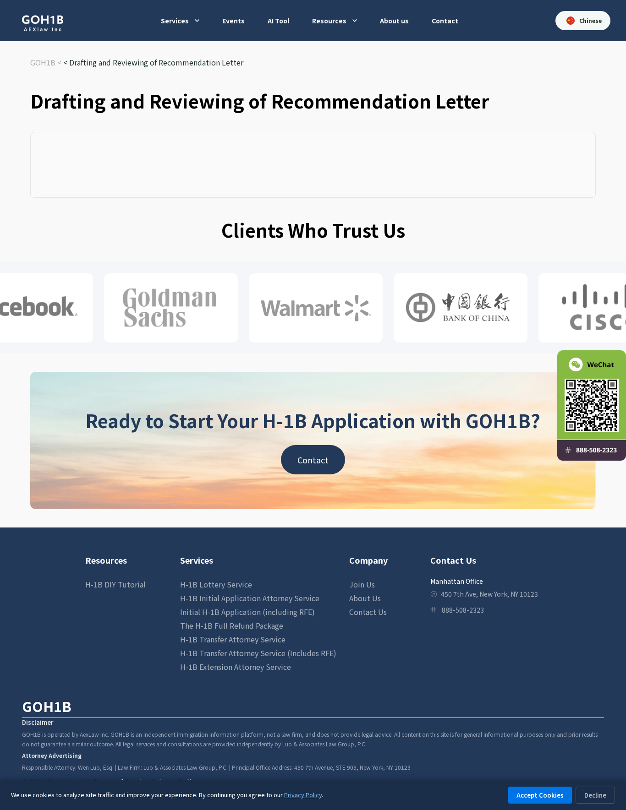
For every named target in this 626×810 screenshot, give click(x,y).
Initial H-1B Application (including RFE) (247, 611)
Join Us (362, 584)
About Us (365, 598)
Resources (329, 20)
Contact (445, 20)
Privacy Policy (303, 794)
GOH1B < (46, 62)
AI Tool (278, 20)
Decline (595, 795)
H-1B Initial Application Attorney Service (249, 598)
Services (175, 20)
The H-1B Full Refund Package (231, 625)
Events (233, 20)
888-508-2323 (463, 609)
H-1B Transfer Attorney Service (233, 639)
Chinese (590, 20)
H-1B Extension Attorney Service (235, 666)
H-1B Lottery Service (216, 584)
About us (394, 20)
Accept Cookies (540, 795)
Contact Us (368, 611)
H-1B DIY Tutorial (115, 584)
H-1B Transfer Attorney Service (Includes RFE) (258, 652)
